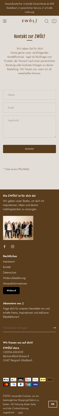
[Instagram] (12, 246)
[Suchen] (46, 21)
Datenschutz (9, 272)
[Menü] (5, 21)
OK (52, 404)
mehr (20, 412)
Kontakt (7, 267)
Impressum (9, 261)
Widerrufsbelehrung (14, 278)
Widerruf (11, 290)
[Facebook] (4, 246)
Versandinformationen (15, 283)
